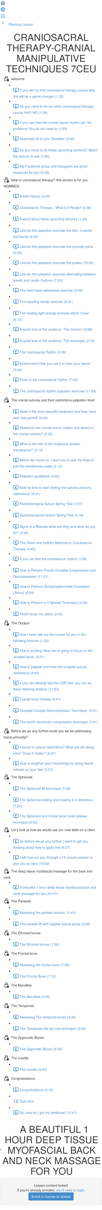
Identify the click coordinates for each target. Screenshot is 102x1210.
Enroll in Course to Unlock (51, 1196)
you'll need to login (70, 1190)
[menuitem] (3, 11)
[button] (3, 4)
